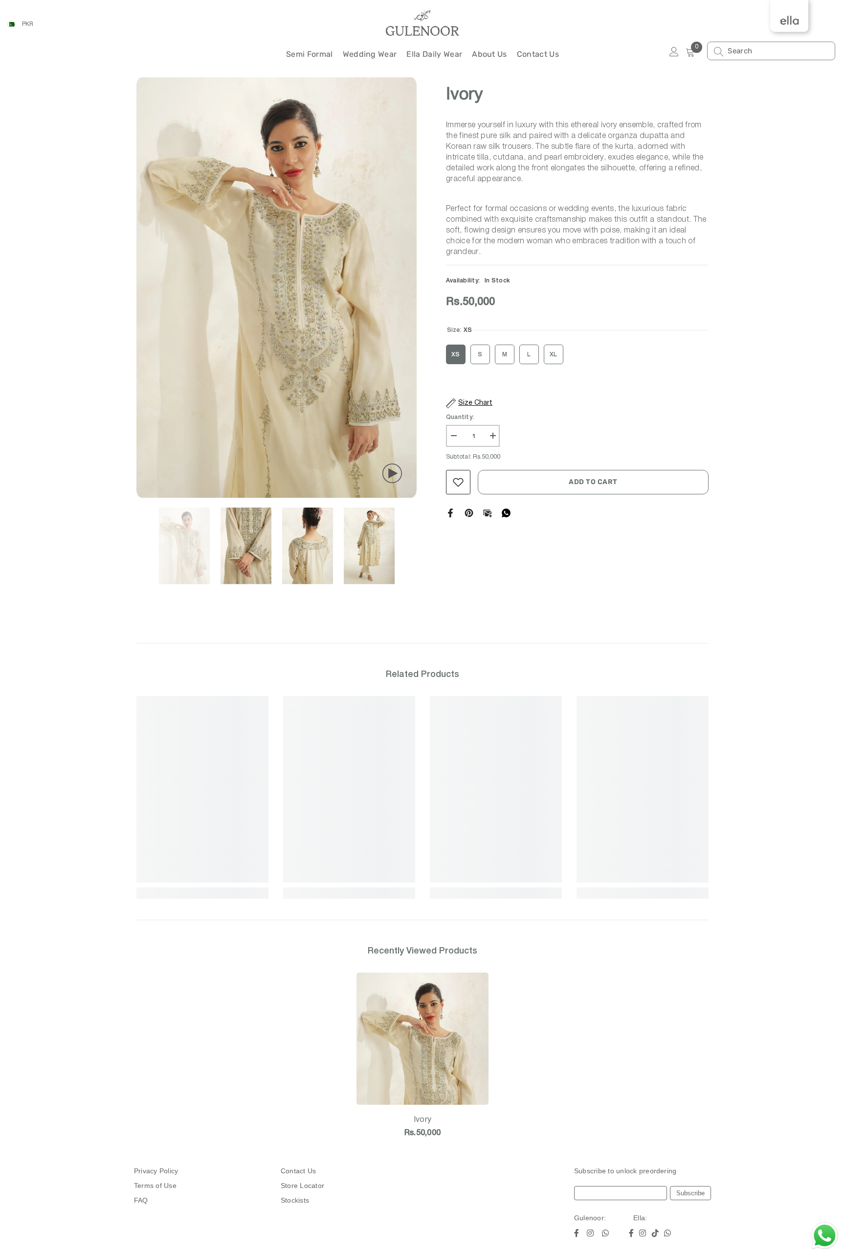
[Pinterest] (469, 512)
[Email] (487, 512)
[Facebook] (450, 512)
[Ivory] (422, 1039)
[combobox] (779, 51)
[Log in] (674, 52)
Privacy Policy (156, 1171)
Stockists (295, 1200)
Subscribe (690, 1193)
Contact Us (298, 1171)
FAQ (141, 1200)
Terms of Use (155, 1185)
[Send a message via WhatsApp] (824, 1235)
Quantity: (460, 417)
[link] (202, 877)
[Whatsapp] (506, 512)
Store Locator (302, 1185)
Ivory (423, 1119)
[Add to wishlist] (458, 482)
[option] (276, 287)
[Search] (771, 51)
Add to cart (593, 482)
